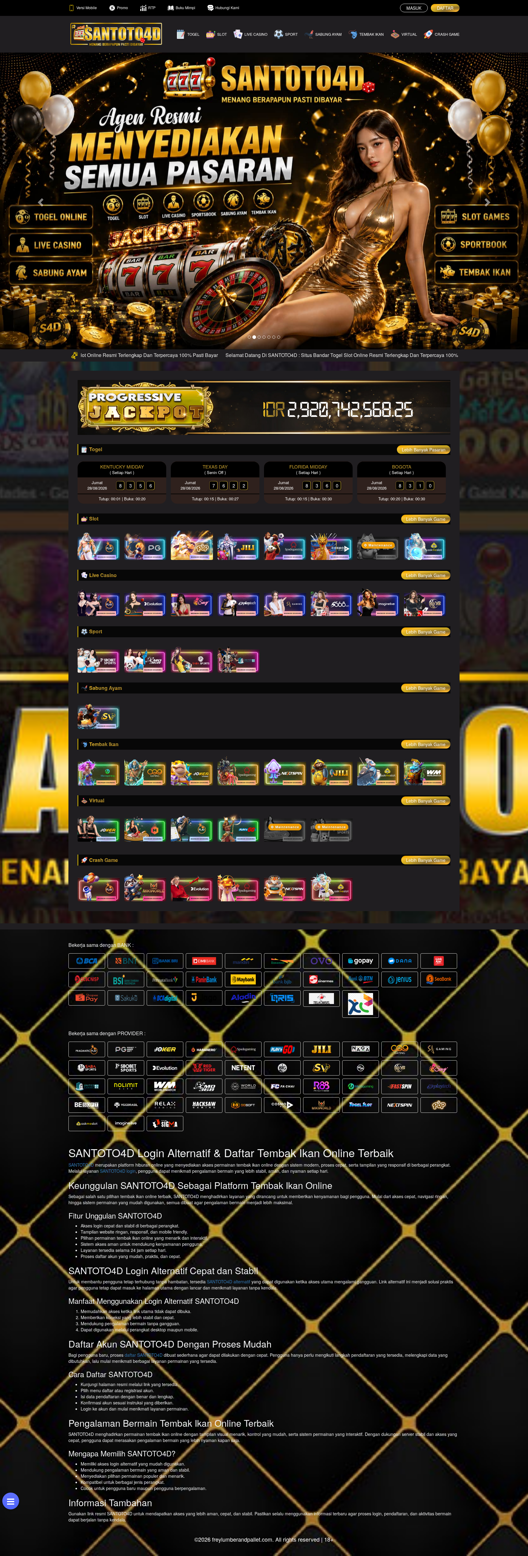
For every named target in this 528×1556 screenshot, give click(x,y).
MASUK (413, 8)
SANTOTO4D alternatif (228, 1266)
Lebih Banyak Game (426, 503)
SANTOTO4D (81, 1149)
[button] (39, 192)
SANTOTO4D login (118, 1155)
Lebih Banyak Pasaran (424, 434)
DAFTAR (445, 8)
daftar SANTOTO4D (144, 1339)
